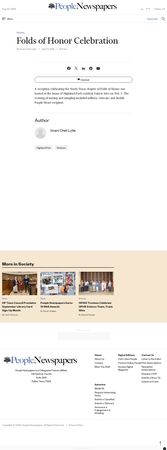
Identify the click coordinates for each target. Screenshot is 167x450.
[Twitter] (76, 68)
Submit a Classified (104, 399)
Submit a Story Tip (151, 377)
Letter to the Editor (151, 358)
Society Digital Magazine (125, 368)
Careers (99, 362)
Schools (82, 298)
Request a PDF (149, 373)
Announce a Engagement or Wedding (103, 410)
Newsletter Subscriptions (149, 368)
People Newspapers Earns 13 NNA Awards (56, 304)
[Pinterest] (90, 68)
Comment (85, 79)
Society (20, 32)
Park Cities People (127, 358)
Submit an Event (150, 381)
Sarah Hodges (49, 310)
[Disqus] (83, 200)
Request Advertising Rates (105, 394)
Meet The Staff (102, 366)
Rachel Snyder (88, 314)
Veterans (61, 147)
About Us (99, 358)
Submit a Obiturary (104, 403)
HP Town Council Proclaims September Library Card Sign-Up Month (19, 306)
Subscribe (152, 18)
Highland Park (44, 147)
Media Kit (99, 388)
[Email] (98, 68)
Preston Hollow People (129, 362)
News (4, 298)
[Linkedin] (83, 68)
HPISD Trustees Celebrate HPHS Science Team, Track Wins (96, 306)
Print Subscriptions (151, 362)
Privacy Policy (76, 424)
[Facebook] (68, 68)
